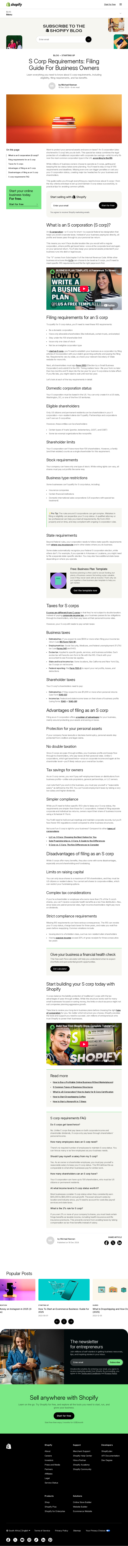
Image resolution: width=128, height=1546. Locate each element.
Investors (49, 1460)
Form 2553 (81, 365)
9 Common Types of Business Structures (73, 1087)
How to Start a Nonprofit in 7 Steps (69, 1101)
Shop (47, 1502)
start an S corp (56, 351)
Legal (47, 1478)
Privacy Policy (111, 1373)
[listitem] (64, 1298)
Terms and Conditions (91, 1373)
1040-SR (72, 701)
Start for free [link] (108, 205)
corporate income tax (73, 615)
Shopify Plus (50, 1506)
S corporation (56, 232)
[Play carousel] (64, 1321)
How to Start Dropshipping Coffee (69, 1096)
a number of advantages (87, 717)
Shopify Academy (81, 1464)
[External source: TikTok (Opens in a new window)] (36, 1540)
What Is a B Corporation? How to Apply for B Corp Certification (83, 1092)
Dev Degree (106, 1460)
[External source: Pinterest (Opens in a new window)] (50, 1540)
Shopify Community (82, 1469)
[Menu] (121, 4)
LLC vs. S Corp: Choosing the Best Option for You (72, 837)
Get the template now (85, 590)
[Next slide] (71, 1321)
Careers (48, 1455)
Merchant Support (81, 1451)
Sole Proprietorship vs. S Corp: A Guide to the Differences (77, 841)
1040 (63, 701)
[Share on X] (113, 1243)
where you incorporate (62, 544)
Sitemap (77, 1530)
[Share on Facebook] (106, 1243)
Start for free (110, 4)
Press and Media (52, 1464)
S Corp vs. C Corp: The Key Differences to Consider (74, 845)
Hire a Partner (79, 1460)
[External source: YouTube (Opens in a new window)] (22, 1540)
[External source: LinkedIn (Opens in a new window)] (43, 1540)
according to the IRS (102, 158)
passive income (63, 938)
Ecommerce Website (82, 1511)
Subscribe (115, 1362)
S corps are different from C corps (63, 612)
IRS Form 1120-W (68, 642)
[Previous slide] (57, 1321)
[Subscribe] (89, 39)
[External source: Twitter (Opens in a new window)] (15, 1540)
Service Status (51, 1482)
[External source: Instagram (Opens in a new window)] (29, 1540)
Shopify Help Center (82, 1455)
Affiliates (48, 1473)
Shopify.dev (106, 1451)
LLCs (70, 260)
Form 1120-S (75, 668)
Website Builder (80, 1506)
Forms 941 (62, 648)
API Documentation (110, 1455)
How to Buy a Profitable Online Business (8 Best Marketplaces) (83, 1082)
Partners (49, 1469)
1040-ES (63, 694)
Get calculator (60, 969)
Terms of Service (42, 1530)
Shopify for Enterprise (55, 1511)
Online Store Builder (82, 1502)
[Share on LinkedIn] (119, 1243)
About (47, 1451)
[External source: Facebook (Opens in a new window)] (8, 1540)
